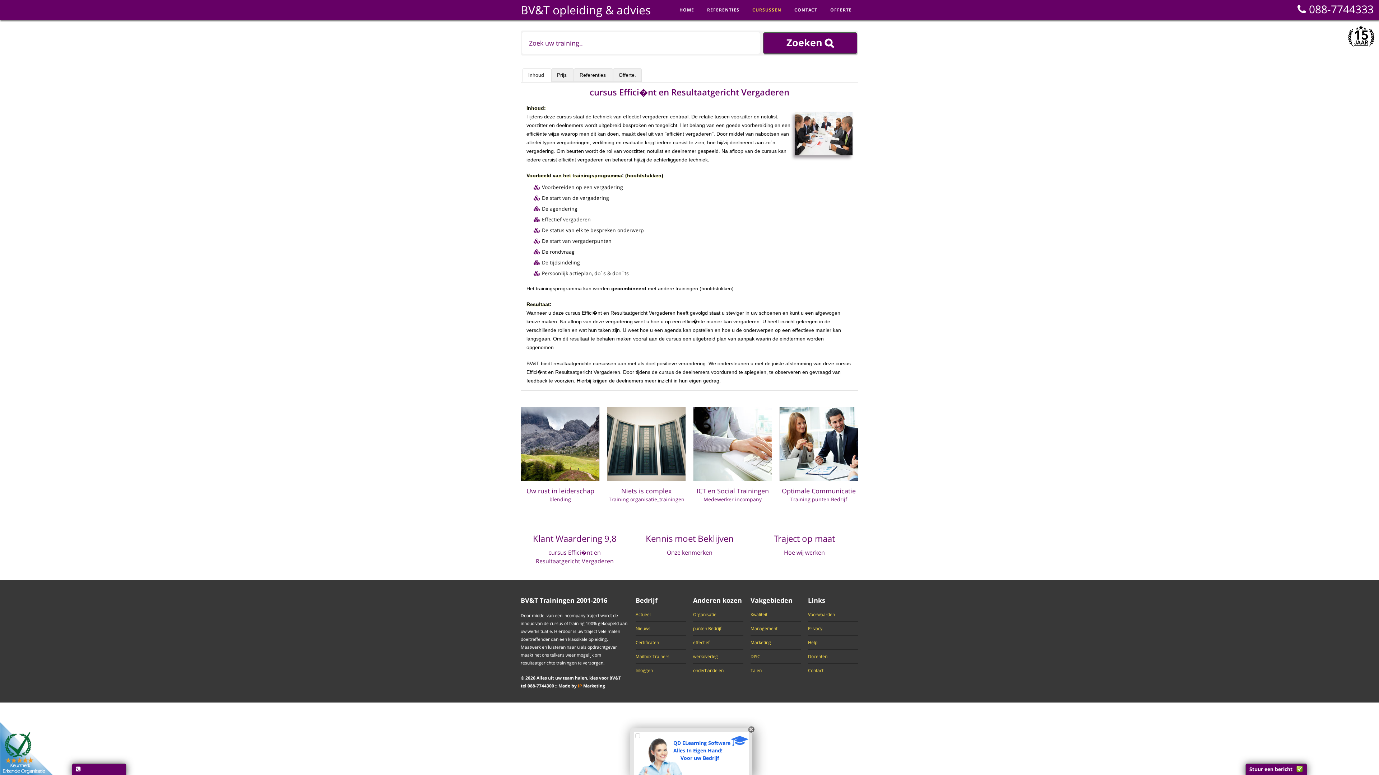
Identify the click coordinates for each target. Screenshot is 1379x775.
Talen (756, 670)
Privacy (815, 628)
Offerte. (627, 75)
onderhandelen (708, 670)
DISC (755, 656)
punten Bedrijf (707, 628)
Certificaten (647, 642)
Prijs (562, 75)
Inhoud (536, 75)
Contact (815, 670)
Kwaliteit (759, 614)
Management (764, 628)
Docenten (817, 656)
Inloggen (644, 670)
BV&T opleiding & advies (586, 10)
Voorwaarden (821, 614)
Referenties (593, 75)
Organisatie (704, 614)
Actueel (643, 614)
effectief (701, 642)
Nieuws (643, 628)
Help (812, 642)
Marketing (761, 642)
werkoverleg (705, 656)
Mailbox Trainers (652, 656)
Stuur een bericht (1270, 769)
